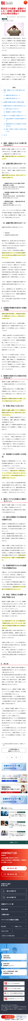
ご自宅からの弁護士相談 (7, 936)
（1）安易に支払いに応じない (11, 109)
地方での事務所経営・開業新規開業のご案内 (10, 972)
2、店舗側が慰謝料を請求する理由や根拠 (13, 102)
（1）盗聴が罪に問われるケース (11, 95)
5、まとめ (4, 135)
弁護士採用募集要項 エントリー (8, 964)
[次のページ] (20, 757)
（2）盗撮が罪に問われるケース (11, 98)
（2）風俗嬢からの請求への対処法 (12, 112)
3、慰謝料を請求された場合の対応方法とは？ (14, 106)
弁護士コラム (18, 926)
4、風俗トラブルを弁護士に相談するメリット (14, 115)
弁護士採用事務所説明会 (6, 957)
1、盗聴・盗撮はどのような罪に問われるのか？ (13, 91)
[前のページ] (7, 757)
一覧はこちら (13, 842)
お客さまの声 (4, 931)
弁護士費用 (4, 909)
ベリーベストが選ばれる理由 (10, 920)
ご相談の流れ (5, 914)
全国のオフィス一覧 (7, 904)
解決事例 (3, 926)
